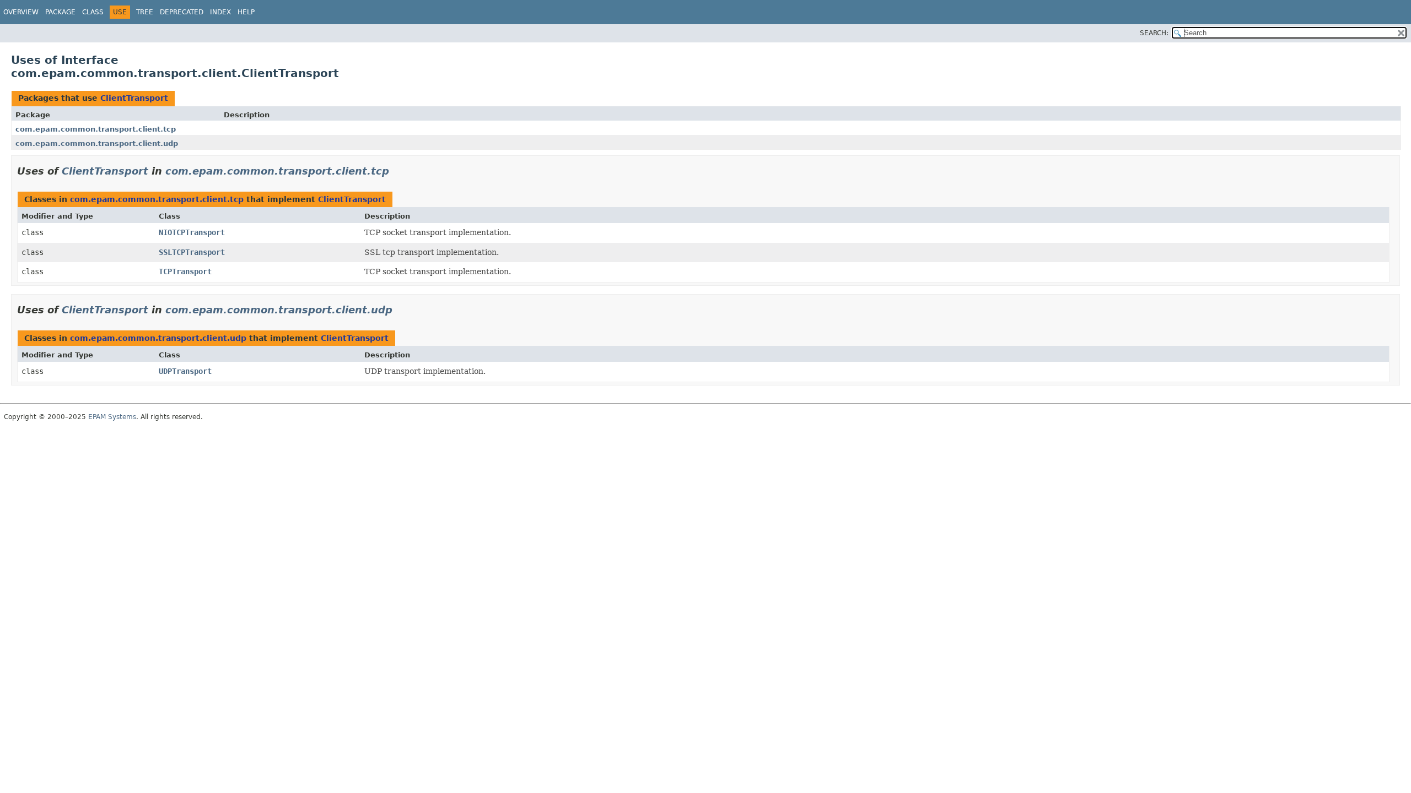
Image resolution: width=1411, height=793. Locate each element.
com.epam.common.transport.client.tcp (95, 129)
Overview (21, 12)
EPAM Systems (112, 417)
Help (246, 12)
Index (220, 12)
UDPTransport (185, 371)
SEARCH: (1154, 33)
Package (60, 12)
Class (93, 12)
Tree (144, 12)
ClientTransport (134, 98)
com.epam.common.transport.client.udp (96, 143)
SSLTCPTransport (192, 252)
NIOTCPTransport (192, 232)
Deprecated (181, 12)
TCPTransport (185, 271)
